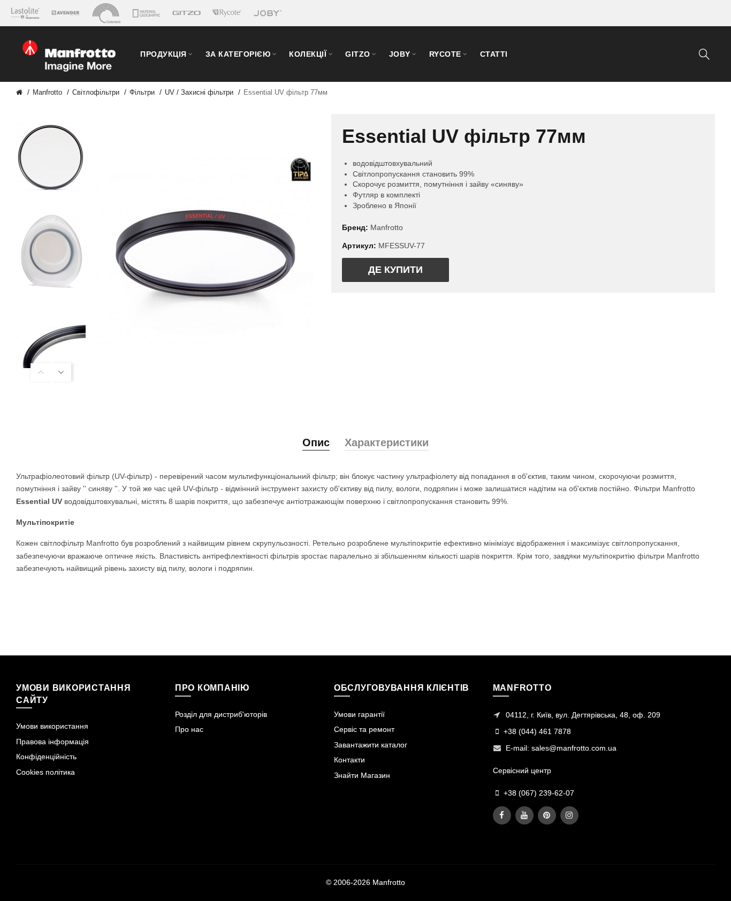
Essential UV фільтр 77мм (285, 92)
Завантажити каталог (370, 744)
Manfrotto (47, 92)
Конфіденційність (46, 756)
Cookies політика (45, 772)
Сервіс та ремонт (364, 729)
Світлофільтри (95, 92)
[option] (50, 158)
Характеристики (387, 442)
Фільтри (142, 92)
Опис (316, 442)
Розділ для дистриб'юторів (221, 714)
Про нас (189, 729)
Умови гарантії (359, 714)
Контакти (349, 759)
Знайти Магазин (362, 775)
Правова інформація (52, 741)
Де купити (395, 269)
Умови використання (52, 726)
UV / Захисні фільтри (199, 92)
